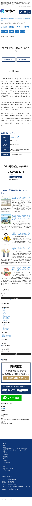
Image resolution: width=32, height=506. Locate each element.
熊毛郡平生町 (5, 320)
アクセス (5, 459)
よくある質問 (22, 6)
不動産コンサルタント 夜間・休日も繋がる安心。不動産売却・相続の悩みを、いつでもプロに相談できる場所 (16, 450)
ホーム (4, 443)
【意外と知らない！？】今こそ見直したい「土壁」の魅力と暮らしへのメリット (21, 269)
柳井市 (4, 315)
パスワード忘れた (9, 299)
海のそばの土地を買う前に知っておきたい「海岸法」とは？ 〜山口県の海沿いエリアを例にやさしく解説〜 (21, 217)
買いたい (6, 452)
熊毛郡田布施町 (6, 318)
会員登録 (29, 6)
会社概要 (5, 460)
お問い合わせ (16, 177)
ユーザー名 (3, 293)
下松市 (4, 313)
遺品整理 (5, 457)
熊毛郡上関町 (5, 317)
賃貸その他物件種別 (6, 335)
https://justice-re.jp (12, 479)
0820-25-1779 (13, 137)
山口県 (3, 312)
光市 (4, 325)
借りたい (6, 454)
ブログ (4, 466)
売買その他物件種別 (6, 336)
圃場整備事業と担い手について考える (21, 248)
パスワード (3, 295)
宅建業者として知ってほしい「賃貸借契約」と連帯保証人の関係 (21, 233)
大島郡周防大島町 (6, 316)
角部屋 (3, 334)
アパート (20, 27)
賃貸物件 (12, 27)
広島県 (3, 308)
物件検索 (4, 27)
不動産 (4, 447)
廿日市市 (4, 310)
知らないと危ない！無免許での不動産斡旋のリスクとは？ (21, 197)
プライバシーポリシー (8, 468)
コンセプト (6, 445)
